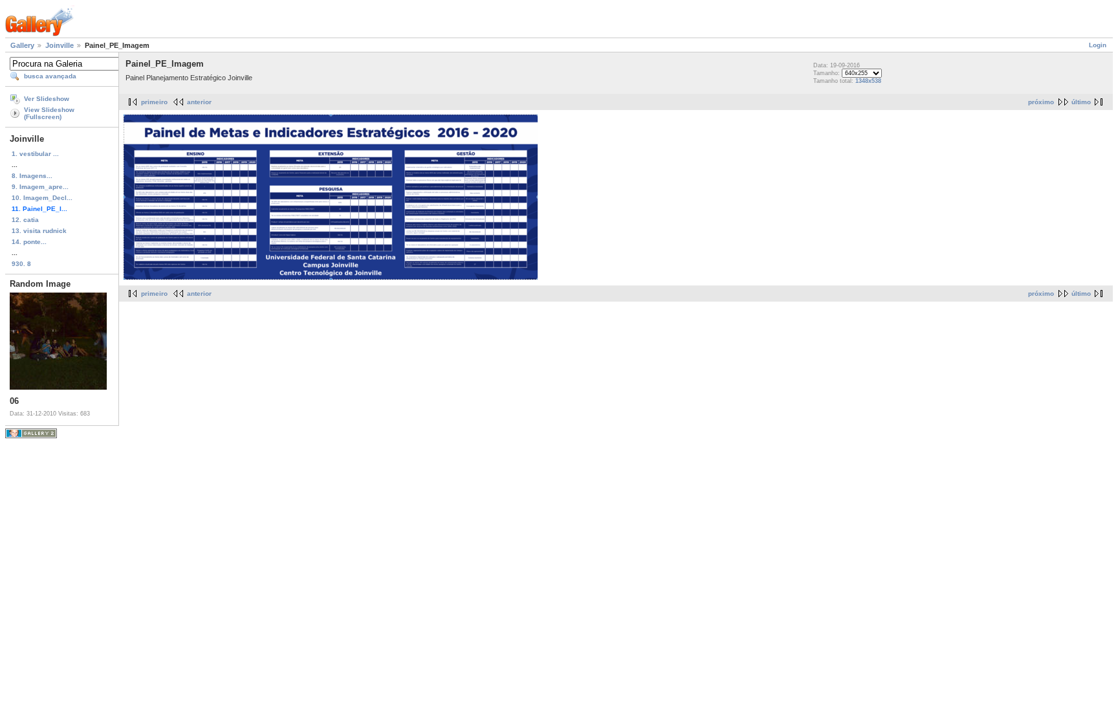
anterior (199, 102)
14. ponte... (29, 241)
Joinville (59, 45)
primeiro (154, 102)
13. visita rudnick (39, 230)
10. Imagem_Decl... (42, 197)
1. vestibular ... (35, 153)
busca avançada (50, 76)
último (1081, 102)
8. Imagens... (32, 175)
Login (1097, 45)
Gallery (22, 45)
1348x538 (868, 81)
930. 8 (21, 263)
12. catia (25, 219)
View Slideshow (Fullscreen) (49, 113)
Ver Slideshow (46, 98)
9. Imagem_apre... (40, 186)
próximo (1041, 102)
